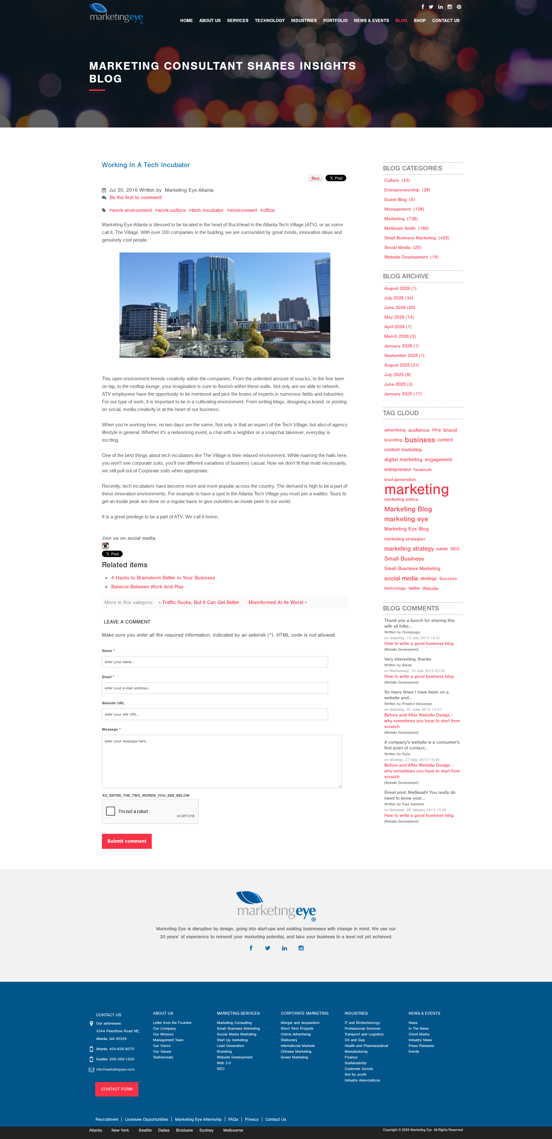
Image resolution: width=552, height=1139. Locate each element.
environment (243, 210)
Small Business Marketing (238, 1028)
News (413, 1022)
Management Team (168, 1040)
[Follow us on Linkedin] (440, 7)
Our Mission (163, 1034)
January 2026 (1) (401, 346)
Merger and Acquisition (300, 1022)
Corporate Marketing (304, 1013)
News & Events (424, 1013)
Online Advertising (296, 1034)
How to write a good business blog (419, 643)
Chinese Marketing (296, 1051)
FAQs (233, 1119)
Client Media (419, 1034)
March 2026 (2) (400, 336)
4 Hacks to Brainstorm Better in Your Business (163, 578)
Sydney (206, 1130)
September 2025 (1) (404, 355)
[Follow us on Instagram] (450, 7)
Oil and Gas (355, 1040)
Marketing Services (238, 1013)
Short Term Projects (297, 1028)
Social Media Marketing (237, 1034)
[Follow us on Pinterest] (459, 7)
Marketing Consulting (234, 1022)
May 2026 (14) (399, 317)
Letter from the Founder (172, 1022)
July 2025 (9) (397, 374)
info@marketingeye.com (115, 1069)
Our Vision (162, 1045)
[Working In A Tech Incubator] (225, 298)
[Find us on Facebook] (423, 7)
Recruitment (107, 1119)
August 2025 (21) (401, 365)
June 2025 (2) (398, 384)
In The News (419, 1028)
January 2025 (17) (403, 394)
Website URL (113, 703)
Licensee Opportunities (146, 1119)
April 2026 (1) (397, 326)
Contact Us (275, 1119)
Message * (111, 729)
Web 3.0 (224, 1063)
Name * (108, 650)
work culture (172, 210)
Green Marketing (294, 1057)
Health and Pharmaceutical (366, 1045)
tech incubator (208, 210)
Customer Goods (359, 1068)
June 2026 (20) (399, 307)
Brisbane (184, 1130)
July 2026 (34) (398, 298)
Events (414, 1051)
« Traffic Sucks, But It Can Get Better (200, 602)
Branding (224, 1051)
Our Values (162, 1051)
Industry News (420, 1040)
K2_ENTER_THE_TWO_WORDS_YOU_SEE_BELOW (146, 795)
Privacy (252, 1119)
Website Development (401, 650)
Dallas (164, 1130)
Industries (356, 1013)
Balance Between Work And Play (147, 587)
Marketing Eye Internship (198, 1119)
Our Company (164, 1028)
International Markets (298, 1045)
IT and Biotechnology (362, 1022)
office (269, 210)
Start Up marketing (232, 1040)
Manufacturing (356, 1051)
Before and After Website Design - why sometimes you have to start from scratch (422, 720)
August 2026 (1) (400, 288)
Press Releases (421, 1045)
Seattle (145, 1130)
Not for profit (355, 1074)
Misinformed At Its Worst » (278, 602)
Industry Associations (362, 1080)
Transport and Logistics (364, 1034)
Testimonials (163, 1057)
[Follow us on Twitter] (431, 7)
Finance (351, 1057)
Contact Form (116, 1089)
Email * (108, 677)
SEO (221, 1068)
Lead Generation (230, 1045)
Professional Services (362, 1028)
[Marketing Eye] (116, 13)
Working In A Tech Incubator (146, 165)
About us (163, 1013)
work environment (132, 210)
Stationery (289, 1040)
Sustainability (356, 1063)
